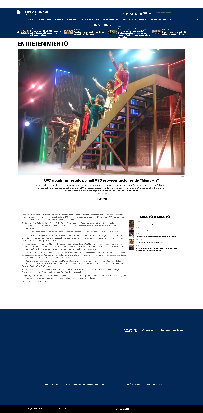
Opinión (142, 20)
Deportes (59, 20)
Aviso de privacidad (149, 330)
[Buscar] (200, 19)
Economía (71, 20)
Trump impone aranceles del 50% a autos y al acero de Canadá (177, 33)
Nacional (31, 20)
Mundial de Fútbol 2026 (160, 20)
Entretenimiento (110, 20)
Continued (132, 190)
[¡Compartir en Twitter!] (100, 199)
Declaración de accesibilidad (172, 330)
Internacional (45, 20)
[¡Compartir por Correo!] (106, 199)
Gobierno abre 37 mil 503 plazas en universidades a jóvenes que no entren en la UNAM (45, 33)
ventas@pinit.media (129, 331)
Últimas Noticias (136, 384)
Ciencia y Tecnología (89, 20)
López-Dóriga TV (128, 20)
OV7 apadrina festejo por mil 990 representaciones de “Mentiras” (101, 180)
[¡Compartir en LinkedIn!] (104, 199)
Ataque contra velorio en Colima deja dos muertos (147, 224)
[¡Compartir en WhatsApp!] (102, 199)
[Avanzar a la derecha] (197, 20)
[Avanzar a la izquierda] (18, 32)
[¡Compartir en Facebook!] (97, 199)
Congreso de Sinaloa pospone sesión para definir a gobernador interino (152, 230)
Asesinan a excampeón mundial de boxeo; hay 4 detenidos (89, 33)
